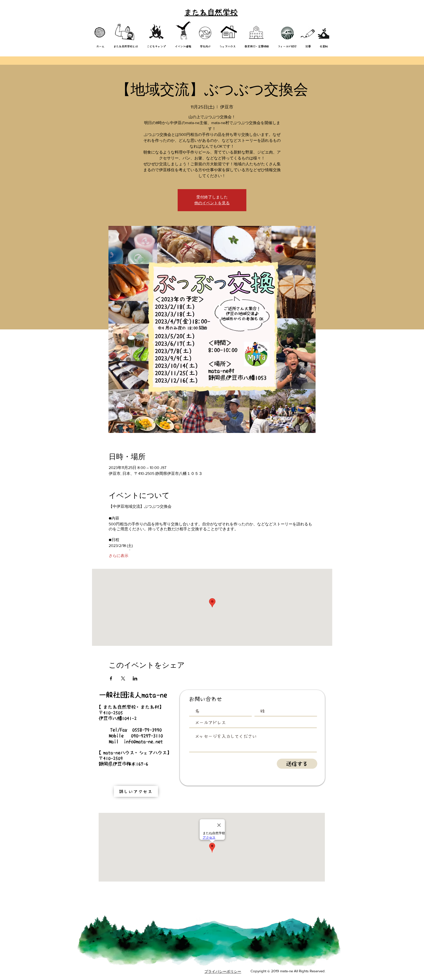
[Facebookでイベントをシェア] (111, 678)
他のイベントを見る (212, 203)
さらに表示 (118, 556)
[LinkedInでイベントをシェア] (135, 678)
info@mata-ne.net (143, 741)
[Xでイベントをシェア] (123, 678)
